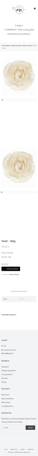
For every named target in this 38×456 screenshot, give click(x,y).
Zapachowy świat (16, 45)
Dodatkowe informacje (19, 291)
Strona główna (5, 45)
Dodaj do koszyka (12, 269)
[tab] (19, 291)
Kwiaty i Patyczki (27, 45)
